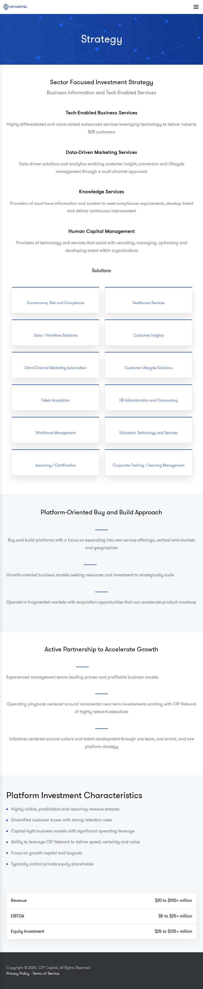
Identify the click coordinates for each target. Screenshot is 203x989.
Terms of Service (46, 973)
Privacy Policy (17, 973)
